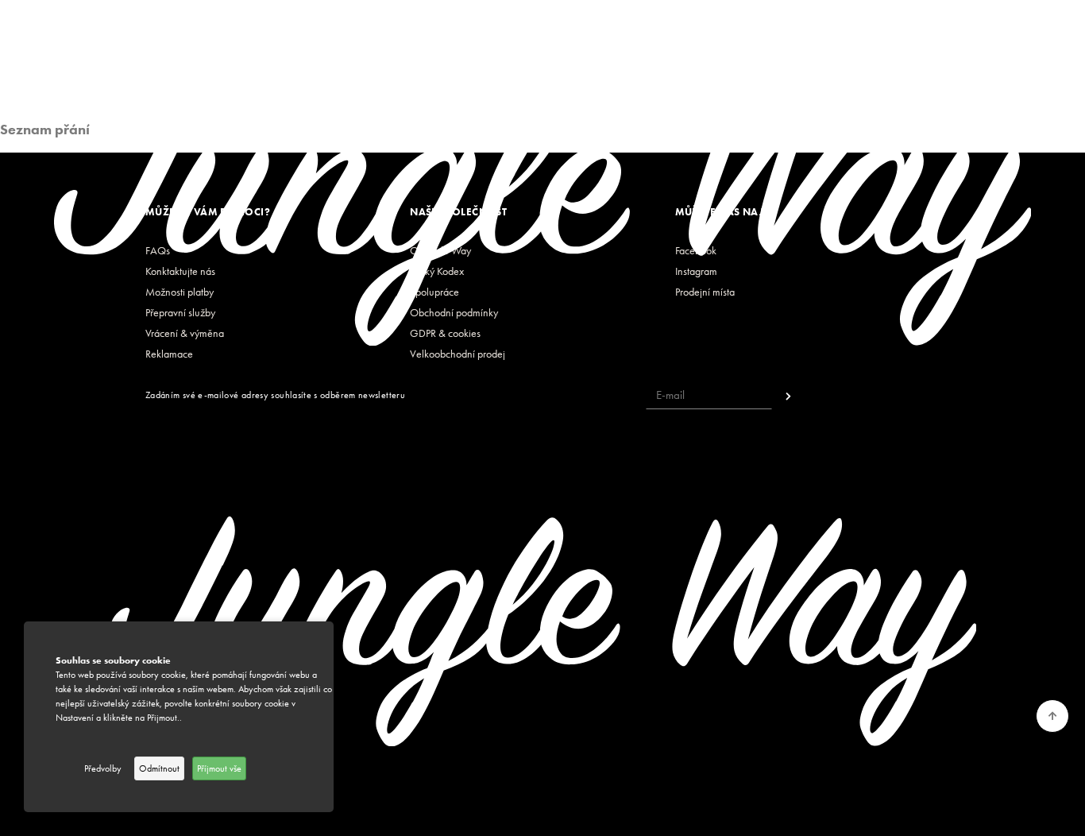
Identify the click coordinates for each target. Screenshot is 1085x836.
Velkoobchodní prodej (457, 354)
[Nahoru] (1053, 716)
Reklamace (169, 354)
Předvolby (103, 768)
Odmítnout (159, 768)
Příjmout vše (219, 768)
